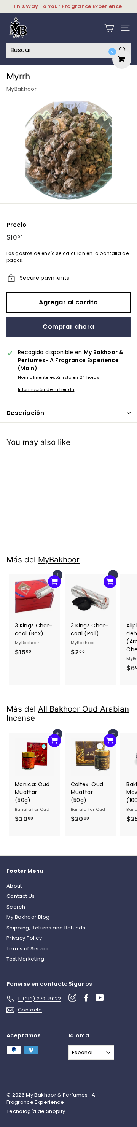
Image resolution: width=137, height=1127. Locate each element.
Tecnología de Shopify (35, 1111)
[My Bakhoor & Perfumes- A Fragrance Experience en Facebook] (86, 998)
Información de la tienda (46, 389)
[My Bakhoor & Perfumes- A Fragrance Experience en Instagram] (72, 998)
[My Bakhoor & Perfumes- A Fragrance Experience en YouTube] (100, 998)
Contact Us (20, 896)
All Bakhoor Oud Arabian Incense (67, 713)
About (14, 886)
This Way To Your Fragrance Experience (67, 6)
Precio (16, 225)
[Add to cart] (54, 464)
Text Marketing (25, 958)
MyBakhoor (21, 89)
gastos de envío (34, 253)
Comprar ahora (68, 326)
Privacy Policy (24, 938)
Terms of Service (28, 948)
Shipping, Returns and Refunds (45, 927)
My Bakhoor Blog (27, 917)
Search (15, 906)
